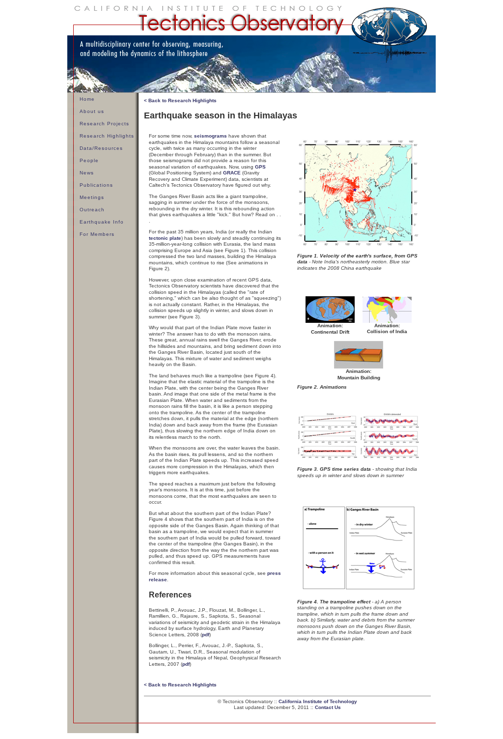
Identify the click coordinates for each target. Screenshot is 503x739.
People (89, 160)
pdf (205, 634)
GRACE (232, 172)
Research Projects (104, 123)
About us (92, 111)
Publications (96, 185)
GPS (260, 167)
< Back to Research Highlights (180, 100)
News (87, 172)
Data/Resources (101, 148)
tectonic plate (165, 238)
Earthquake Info (102, 222)
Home (87, 99)
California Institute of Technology (318, 701)
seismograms (210, 136)
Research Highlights (107, 136)
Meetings (92, 197)
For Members (97, 234)
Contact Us (328, 707)
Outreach (92, 209)
